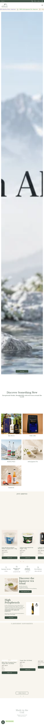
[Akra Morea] (11, 424)
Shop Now (22, 371)
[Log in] (42, 1)
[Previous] (20, 561)
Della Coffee (33, 435)
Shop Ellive (11, 617)
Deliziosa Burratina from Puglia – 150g (26, 548)
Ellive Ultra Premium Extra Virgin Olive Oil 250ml (27, 679)
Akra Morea (11, 435)
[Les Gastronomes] (4, 5)
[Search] (32, 1)
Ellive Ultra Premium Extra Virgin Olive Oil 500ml (9, 679)
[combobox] (16, 1)
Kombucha (11, 487)
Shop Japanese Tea (25, 591)
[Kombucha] (11, 475)
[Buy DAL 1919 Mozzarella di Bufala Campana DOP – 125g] (9, 538)
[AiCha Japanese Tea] (33, 450)
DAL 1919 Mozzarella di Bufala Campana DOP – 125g (9, 548)
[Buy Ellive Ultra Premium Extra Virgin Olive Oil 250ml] (27, 669)
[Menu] (42, 5)
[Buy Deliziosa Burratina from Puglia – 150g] (27, 538)
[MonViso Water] (11, 450)
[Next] (23, 561)
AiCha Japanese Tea (33, 461)
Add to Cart (9, 557)
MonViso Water (11, 461)
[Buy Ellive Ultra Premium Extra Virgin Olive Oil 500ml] (9, 669)
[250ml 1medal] (32, 608)
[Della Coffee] (33, 424)
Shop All (22, 693)
